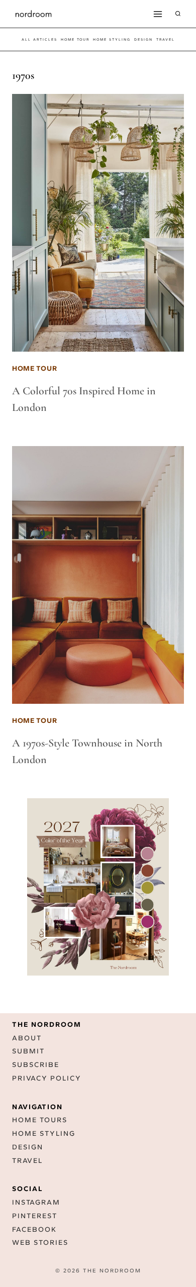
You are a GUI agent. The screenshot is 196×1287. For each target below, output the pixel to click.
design (143, 39)
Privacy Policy (46, 1078)
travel (165, 39)
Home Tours (39, 1120)
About (27, 1038)
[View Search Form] (178, 14)
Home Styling (112, 39)
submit (28, 1051)
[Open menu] (157, 14)
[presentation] (98, 223)
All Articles (39, 39)
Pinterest (34, 1216)
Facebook (34, 1229)
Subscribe (35, 1064)
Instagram (36, 1202)
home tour (75, 39)
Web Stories (40, 1242)
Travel (27, 1160)
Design (27, 1147)
